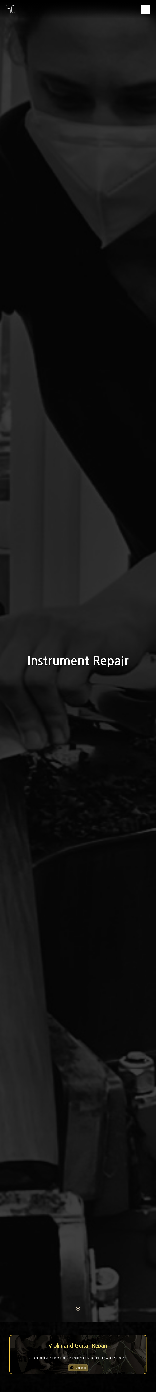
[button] (145, 9)
